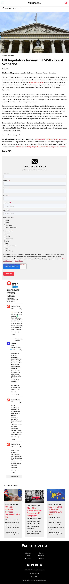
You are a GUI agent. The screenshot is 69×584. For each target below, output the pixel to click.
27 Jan (12, 308)
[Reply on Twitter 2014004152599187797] (12, 392)
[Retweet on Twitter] (15, 339)
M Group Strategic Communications (16, 345)
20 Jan (12, 401)
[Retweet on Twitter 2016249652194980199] (16, 332)
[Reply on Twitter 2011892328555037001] (12, 470)
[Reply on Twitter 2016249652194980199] (12, 332)
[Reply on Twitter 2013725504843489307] (12, 437)
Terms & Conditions (35, 573)
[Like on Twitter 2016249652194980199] (19, 332)
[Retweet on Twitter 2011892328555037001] (16, 470)
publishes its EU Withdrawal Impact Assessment (50, 139)
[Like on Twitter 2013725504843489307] (19, 437)
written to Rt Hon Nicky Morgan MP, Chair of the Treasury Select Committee (40, 147)
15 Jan (12, 446)
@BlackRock (17, 458)
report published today (36, 82)
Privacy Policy (34, 577)
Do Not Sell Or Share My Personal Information (34, 580)
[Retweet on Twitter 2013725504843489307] (16, 437)
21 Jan (14, 349)
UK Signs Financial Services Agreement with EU (12, 512)
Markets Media (15, 306)
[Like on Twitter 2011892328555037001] (19, 470)
